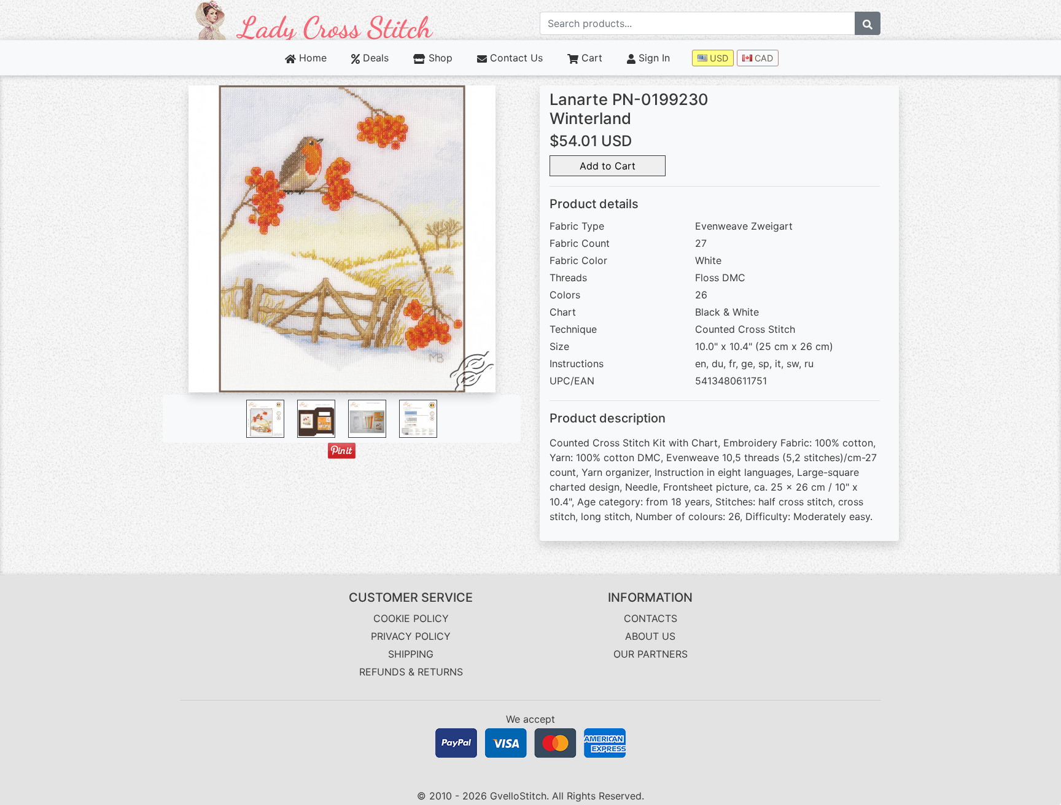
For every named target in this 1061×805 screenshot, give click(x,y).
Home (311, 58)
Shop (439, 58)
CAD (762, 58)
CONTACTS (650, 618)
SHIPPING (410, 654)
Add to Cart (607, 166)
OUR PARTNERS (650, 654)
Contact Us (515, 58)
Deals (374, 58)
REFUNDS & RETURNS (411, 672)
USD (717, 58)
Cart (590, 58)
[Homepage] (314, 19)
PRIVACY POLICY (411, 636)
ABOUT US (650, 636)
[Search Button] (867, 23)
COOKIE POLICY (411, 618)
